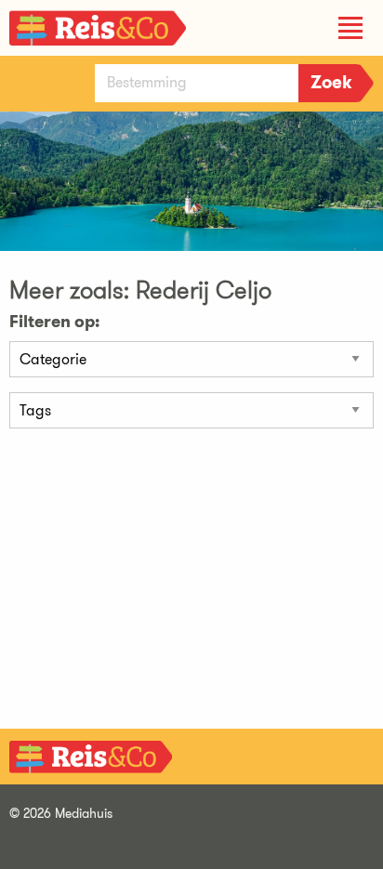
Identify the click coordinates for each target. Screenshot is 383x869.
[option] (191, 204)
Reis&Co (97, 32)
